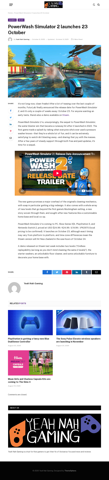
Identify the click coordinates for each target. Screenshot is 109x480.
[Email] (10, 138)
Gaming (12, 20)
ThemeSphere (70, 471)
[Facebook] (10, 110)
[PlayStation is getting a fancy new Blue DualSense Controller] (30, 322)
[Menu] (11, 5)
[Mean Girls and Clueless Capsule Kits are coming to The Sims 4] (30, 363)
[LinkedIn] (10, 124)
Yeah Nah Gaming (22, 39)
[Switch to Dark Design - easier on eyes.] (94, 4)
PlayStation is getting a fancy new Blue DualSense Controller (28, 340)
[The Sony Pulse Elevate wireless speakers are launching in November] (78, 322)
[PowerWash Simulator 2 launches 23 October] (54, 71)
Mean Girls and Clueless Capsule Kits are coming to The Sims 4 (29, 380)
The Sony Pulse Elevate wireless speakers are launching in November (78, 340)
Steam (65, 115)
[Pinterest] (10, 131)
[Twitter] (10, 117)
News (21, 20)
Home (10, 13)
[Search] (98, 5)
